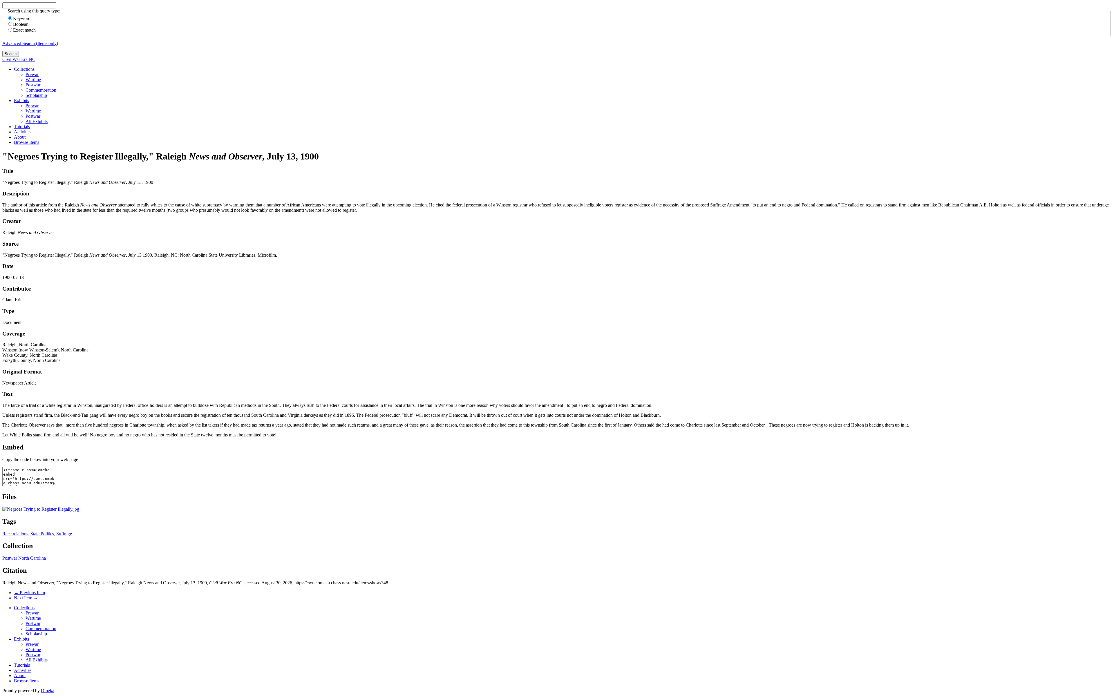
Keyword (21, 18)
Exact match (24, 30)
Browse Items (26, 142)
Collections (24, 69)
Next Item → (26, 597)
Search (11, 54)
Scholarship (36, 95)
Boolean (20, 24)
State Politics (42, 533)
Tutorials (22, 126)
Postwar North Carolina (24, 558)
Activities (22, 131)
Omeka (47, 690)
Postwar (33, 84)
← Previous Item (29, 592)
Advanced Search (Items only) (30, 43)
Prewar (32, 74)
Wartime (33, 79)
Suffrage (64, 533)
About (20, 137)
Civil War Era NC (18, 59)
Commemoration (41, 90)
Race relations (15, 533)
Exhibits (21, 100)
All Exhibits (37, 121)
